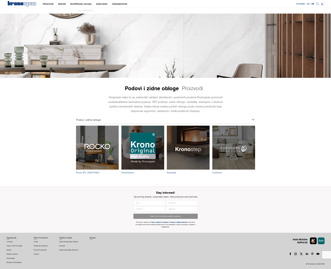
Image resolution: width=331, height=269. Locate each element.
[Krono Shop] (322, 4)
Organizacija (11, 237)
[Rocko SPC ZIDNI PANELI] (97, 148)
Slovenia (300, 4)
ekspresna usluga (81, 4)
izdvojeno (101, 4)
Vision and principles (14, 246)
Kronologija (10, 258)
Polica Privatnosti (41, 237)
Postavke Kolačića (40, 246)
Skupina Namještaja (13, 262)
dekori (62, 4)
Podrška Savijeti (65, 237)
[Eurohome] (233, 148)
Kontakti (62, 246)
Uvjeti (36, 242)
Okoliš (8, 250)
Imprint (36, 254)
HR (312, 4)
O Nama (9, 242)
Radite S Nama (12, 254)
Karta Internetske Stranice (68, 250)
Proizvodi (88, 10)
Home (80, 10)
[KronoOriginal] (142, 148)
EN (308, 4)
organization (119, 4)
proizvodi (48, 4)
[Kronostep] (188, 148)
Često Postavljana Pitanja (68, 242)
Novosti (93, 237)
